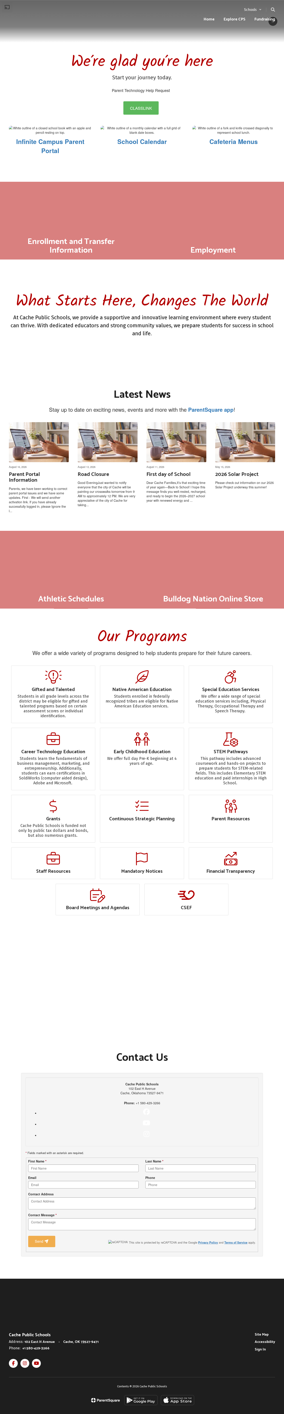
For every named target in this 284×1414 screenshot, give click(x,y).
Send (39, 1241)
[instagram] (146, 1134)
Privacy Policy (208, 1242)
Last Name (154, 1161)
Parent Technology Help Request (141, 90)
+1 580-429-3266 (35, 1348)
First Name (37, 1161)
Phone (150, 1177)
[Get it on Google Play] (141, 1400)
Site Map (262, 1335)
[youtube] (146, 1122)
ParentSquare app (211, 409)
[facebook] (146, 1111)
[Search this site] (273, 9)
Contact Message (42, 1215)
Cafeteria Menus (233, 141)
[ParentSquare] (105, 1400)
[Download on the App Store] (177, 1400)
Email (32, 1177)
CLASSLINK (141, 108)
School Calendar (142, 141)
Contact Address (41, 1194)
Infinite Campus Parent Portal (50, 146)
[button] (253, 10)
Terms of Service (235, 1242)
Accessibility (265, 1342)
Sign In (260, 1349)
